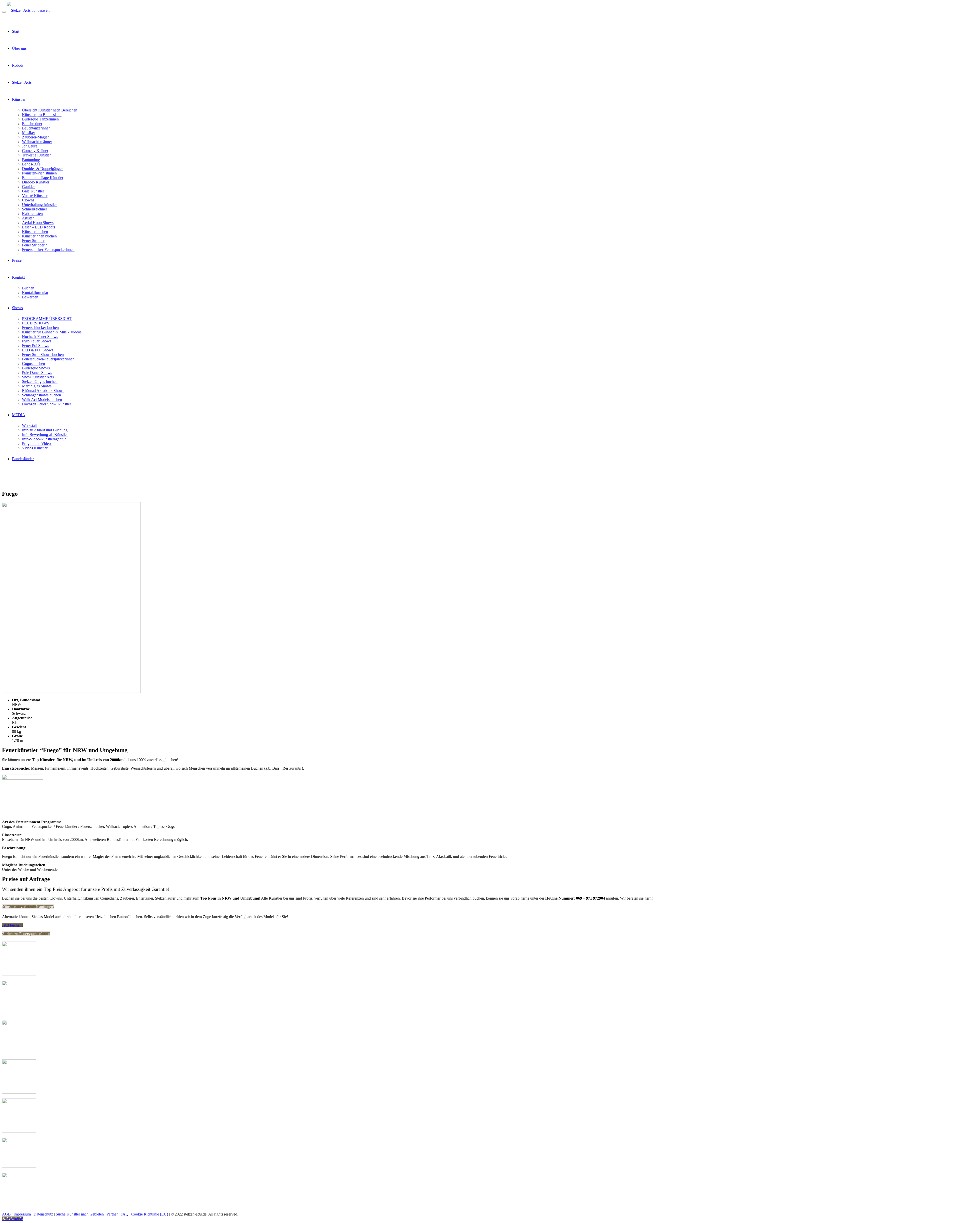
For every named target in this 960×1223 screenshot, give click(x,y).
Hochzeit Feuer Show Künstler (46, 404)
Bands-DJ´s (31, 164)
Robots (17, 65)
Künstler (19, 99)
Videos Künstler (35, 448)
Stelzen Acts (22, 82)
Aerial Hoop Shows (38, 222)
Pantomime (31, 159)
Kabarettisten (32, 213)
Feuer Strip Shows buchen (43, 354)
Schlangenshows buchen (41, 395)
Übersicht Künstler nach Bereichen (49, 110)
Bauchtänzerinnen (36, 128)
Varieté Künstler (35, 195)
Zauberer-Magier (35, 137)
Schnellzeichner (34, 209)
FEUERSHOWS (35, 323)
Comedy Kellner (35, 150)
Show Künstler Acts (38, 377)
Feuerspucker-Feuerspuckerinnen (48, 249)
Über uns (19, 48)
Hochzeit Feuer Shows (40, 336)
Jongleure (29, 146)
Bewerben (30, 297)
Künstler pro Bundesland (42, 114)
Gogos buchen (33, 363)
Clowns (28, 200)
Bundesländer (23, 459)
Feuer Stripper (33, 240)
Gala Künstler (33, 191)
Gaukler (28, 186)
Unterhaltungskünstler (39, 204)
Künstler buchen (35, 231)
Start (15, 31)
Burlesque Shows (36, 368)
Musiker (28, 132)
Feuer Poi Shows (35, 345)
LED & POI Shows (37, 350)
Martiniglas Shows (37, 386)
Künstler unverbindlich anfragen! (28, 907)
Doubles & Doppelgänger (42, 168)
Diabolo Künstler (35, 182)
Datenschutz (43, 1214)
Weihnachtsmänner (37, 141)
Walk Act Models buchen (42, 399)
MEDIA (18, 415)
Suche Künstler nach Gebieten (80, 1214)
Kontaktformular (35, 292)
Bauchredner (32, 123)
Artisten (28, 218)
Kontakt (18, 277)
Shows (17, 308)
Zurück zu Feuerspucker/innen (26, 934)
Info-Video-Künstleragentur (44, 439)
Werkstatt (29, 425)
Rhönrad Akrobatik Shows (43, 390)
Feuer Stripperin (35, 245)
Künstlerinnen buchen (39, 236)
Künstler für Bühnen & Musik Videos (52, 332)
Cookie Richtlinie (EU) (149, 1214)
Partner (112, 1214)
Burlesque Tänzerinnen (40, 119)
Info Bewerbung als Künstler (45, 434)
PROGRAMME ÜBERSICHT (47, 318)
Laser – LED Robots (38, 227)
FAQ (124, 1214)
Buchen (28, 288)
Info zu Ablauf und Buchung (45, 430)
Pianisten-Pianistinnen (39, 173)
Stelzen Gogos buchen (40, 381)
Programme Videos (37, 443)
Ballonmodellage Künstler (42, 177)
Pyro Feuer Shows (36, 341)
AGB (6, 1214)
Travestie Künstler (36, 155)
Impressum (22, 1214)
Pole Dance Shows (37, 372)
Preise (17, 260)
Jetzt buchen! (12, 925)
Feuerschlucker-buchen (40, 327)
